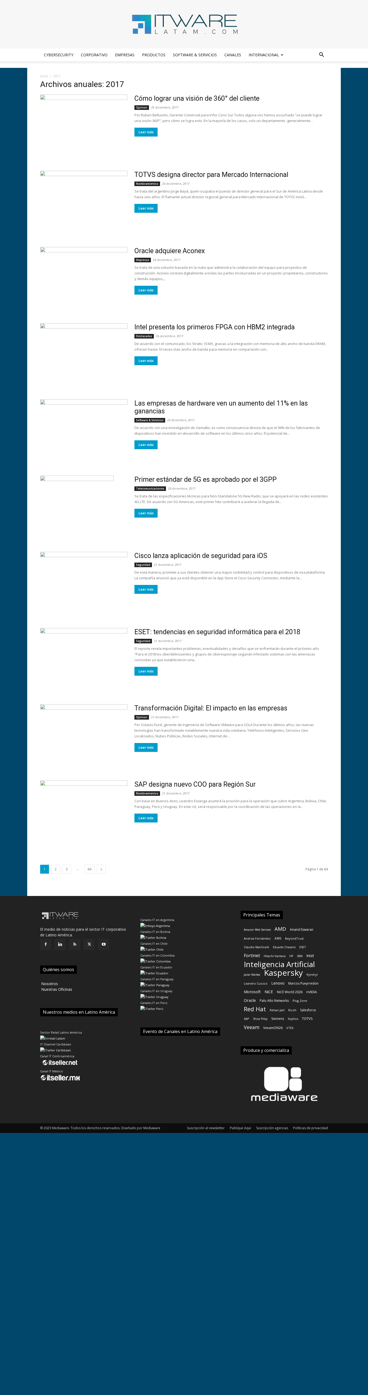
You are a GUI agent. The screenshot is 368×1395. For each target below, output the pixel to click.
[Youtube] (103, 944)
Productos (153, 54)
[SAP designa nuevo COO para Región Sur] (83, 812)
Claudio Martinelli (256, 947)
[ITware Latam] (184, 24)
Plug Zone (300, 1001)
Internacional (264, 54)
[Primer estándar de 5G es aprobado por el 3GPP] (77, 507)
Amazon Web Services (257, 930)
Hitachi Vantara (275, 956)
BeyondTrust (294, 938)
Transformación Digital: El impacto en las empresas (210, 708)
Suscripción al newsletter (206, 1128)
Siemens (277, 1018)
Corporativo (94, 54)
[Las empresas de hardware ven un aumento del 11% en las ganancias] (83, 431)
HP (291, 956)
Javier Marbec (252, 975)
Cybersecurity (58, 54)
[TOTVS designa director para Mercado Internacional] (83, 202)
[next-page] (101, 869)
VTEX (289, 1028)
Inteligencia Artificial (279, 964)
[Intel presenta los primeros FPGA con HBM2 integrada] (83, 354)
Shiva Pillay (260, 1019)
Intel (310, 955)
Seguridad (143, 565)
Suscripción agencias (272, 1128)
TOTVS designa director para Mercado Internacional (211, 175)
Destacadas (144, 336)
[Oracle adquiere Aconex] (83, 278)
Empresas (124, 54)
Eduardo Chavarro (284, 947)
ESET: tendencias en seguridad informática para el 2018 (217, 632)
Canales (232, 54)
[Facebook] (45, 944)
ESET (302, 947)
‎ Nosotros (49, 983)
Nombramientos (147, 184)
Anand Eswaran (301, 929)
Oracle (250, 1000)
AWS (278, 938)
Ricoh (292, 1010)
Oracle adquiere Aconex (169, 251)
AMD (280, 929)
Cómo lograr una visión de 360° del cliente (196, 98)
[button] (321, 55)
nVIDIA (311, 991)
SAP (246, 1019)
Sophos (293, 1019)
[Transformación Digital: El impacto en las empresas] (83, 736)
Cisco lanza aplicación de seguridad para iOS (200, 556)
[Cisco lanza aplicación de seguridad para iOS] (83, 583)
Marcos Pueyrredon (303, 983)
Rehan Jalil (277, 1010)
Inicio (44, 76)
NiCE (269, 991)
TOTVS (307, 1018)
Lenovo (277, 983)
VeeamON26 (273, 1028)
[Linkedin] (60, 944)
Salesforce (308, 1010)
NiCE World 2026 (290, 992)
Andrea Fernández (257, 938)
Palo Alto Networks (274, 1000)
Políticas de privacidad (310, 1128)
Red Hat (255, 1009)
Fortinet (252, 955)
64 (89, 869)
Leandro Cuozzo (256, 983)
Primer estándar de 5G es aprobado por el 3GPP (205, 479)
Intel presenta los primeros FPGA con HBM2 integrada (214, 327)
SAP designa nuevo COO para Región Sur (195, 784)
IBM (300, 956)
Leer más (146, 132)
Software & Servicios (195, 54)
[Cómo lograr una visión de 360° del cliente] (83, 126)
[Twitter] (89, 944)
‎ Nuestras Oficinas (56, 989)
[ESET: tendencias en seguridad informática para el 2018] (83, 659)
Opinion (141, 107)
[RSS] (74, 944)
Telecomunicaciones (150, 488)
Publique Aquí (240, 1128)
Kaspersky (283, 972)
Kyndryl (312, 974)
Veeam (251, 1027)
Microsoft (252, 991)
